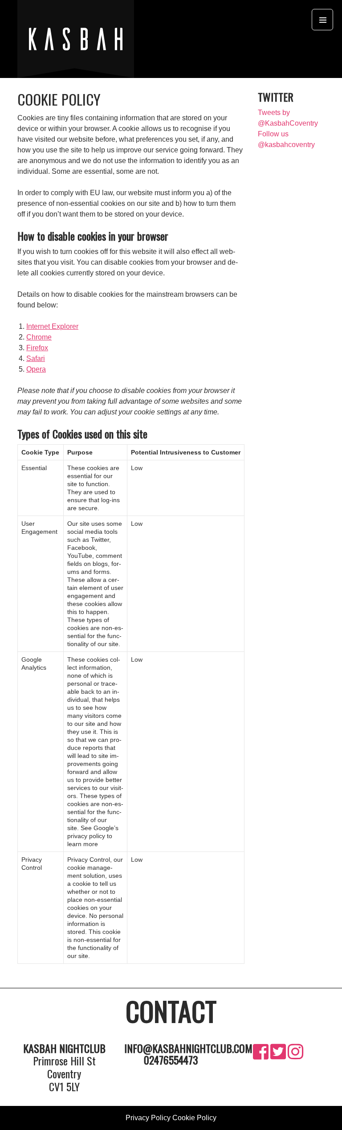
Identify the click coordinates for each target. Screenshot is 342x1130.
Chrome (39, 337)
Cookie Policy (194, 1118)
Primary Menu (322, 19)
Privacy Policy (148, 1118)
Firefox (37, 348)
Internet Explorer (52, 326)
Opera (36, 369)
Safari (35, 358)
